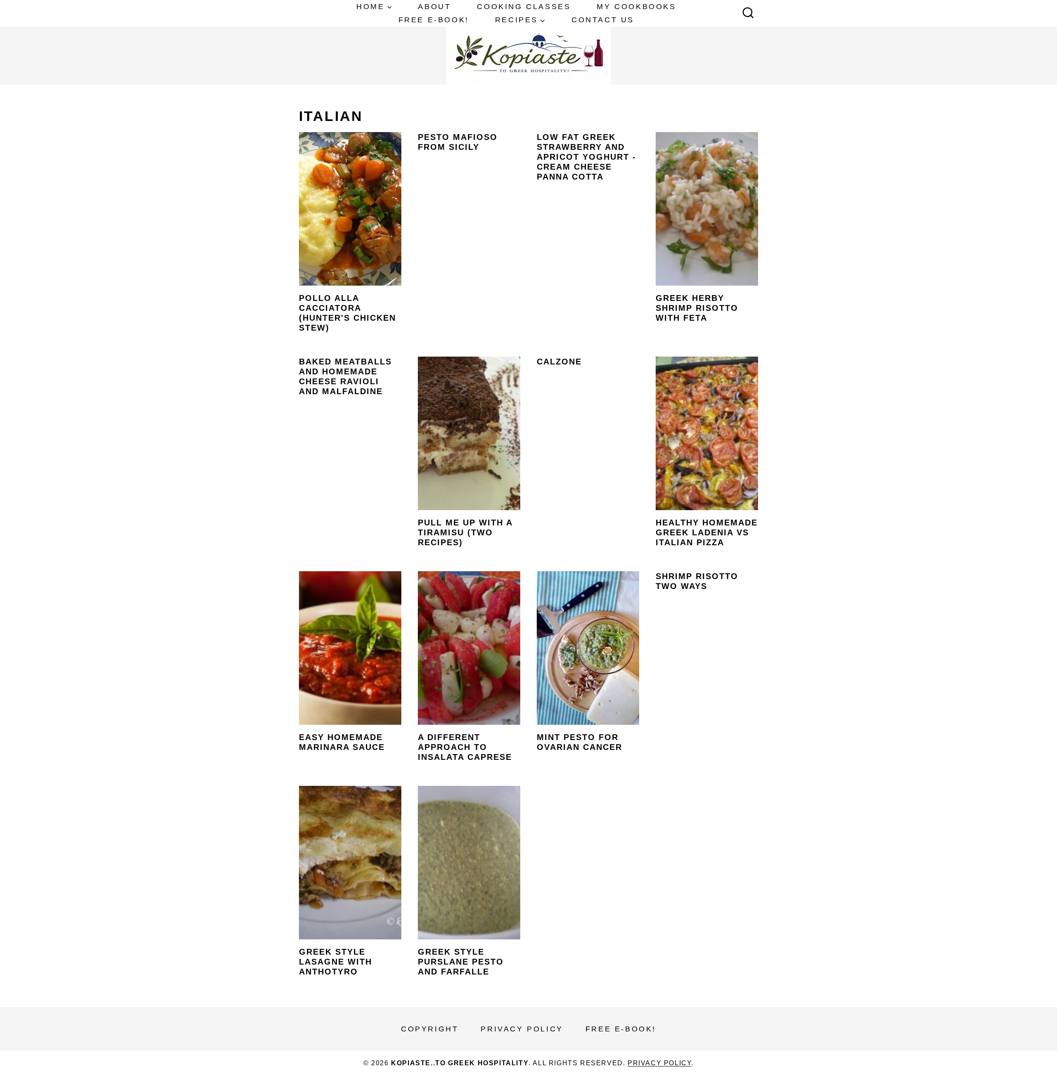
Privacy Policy (522, 1029)
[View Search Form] (748, 13)
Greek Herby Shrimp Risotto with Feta (697, 307)
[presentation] (350, 209)
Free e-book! (433, 20)
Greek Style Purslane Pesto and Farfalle (461, 961)
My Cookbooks (636, 6)
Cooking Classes (524, 6)
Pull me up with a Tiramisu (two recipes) (465, 532)
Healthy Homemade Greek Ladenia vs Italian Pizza (707, 532)
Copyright (429, 1029)
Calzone (559, 361)
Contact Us (602, 20)
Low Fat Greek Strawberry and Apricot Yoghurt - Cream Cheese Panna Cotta (586, 156)
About (434, 6)
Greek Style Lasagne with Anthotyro (335, 961)
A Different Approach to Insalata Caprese (465, 747)
